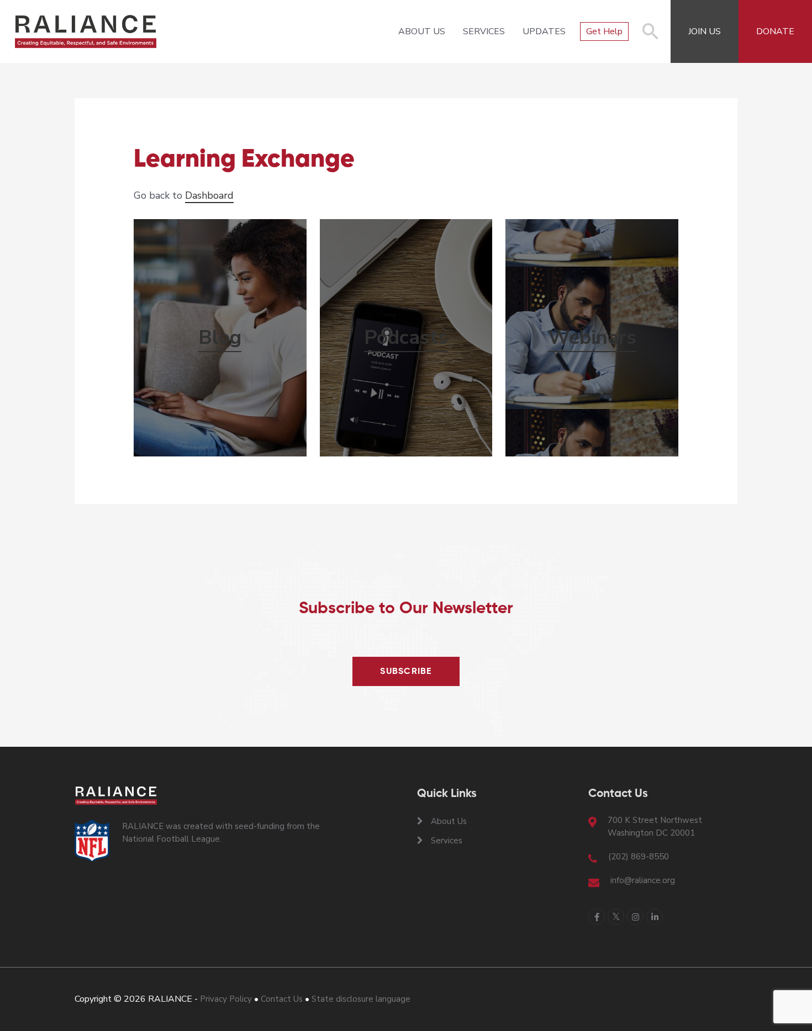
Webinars (592, 337)
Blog (219, 337)
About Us (421, 31)
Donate (775, 31)
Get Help (604, 31)
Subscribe (406, 671)
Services (484, 31)
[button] (651, 37)
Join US (704, 31)
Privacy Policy (226, 999)
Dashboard (209, 195)
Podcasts (406, 337)
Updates (544, 31)
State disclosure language (361, 999)
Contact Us (282, 999)
